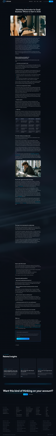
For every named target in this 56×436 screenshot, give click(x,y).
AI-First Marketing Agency (33, 422)
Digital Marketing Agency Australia (21, 422)
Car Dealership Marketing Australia (47, 422)
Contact (47, 414)
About (37, 1)
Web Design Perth (5, 428)
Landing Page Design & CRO (46, 429)
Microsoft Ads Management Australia (21, 428)
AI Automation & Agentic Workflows (34, 428)
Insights (40, 1)
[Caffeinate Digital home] (7, 1)
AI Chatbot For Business (32, 425)
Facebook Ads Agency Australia (20, 425)
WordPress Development (29, 410)
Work (35, 1)
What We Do (30, 1)
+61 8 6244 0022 (46, 1)
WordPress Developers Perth (6, 429)
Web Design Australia (19, 429)
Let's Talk (51, 1)
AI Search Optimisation (19, 414)
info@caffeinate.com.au (6, 413)
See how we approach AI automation (23, 338)
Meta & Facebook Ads (19, 410)
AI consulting (20, 196)
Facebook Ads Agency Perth (6, 425)
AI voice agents (20, 186)
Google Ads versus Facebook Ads (25, 327)
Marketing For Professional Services (47, 425)
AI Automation (37, 411)
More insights (31, 394)
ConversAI (27, 414)
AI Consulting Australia (32, 429)
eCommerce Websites (29, 411)
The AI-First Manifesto (38, 414)
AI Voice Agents (38, 410)
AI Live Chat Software (45, 428)
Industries (47, 410)
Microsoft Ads (18, 411)
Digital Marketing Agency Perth (6, 422)
